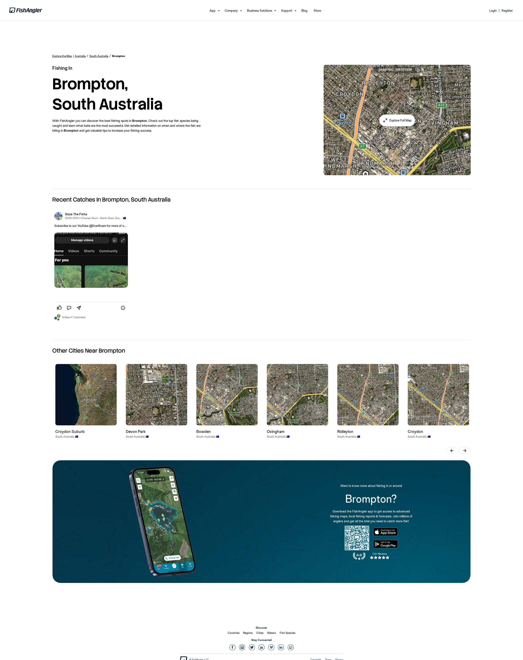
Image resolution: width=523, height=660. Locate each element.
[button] (397, 120)
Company (231, 10)
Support (286, 10)
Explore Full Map (400, 120)
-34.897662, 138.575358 (395, 69)
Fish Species (287, 633)
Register (507, 10)
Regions (248, 633)
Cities (260, 633)
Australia (80, 56)
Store (317, 10)
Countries (234, 633)
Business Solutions (259, 10)
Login (493, 10)
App (213, 10)
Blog (304, 10)
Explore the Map (62, 56)
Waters (271, 633)
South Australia (98, 56)
